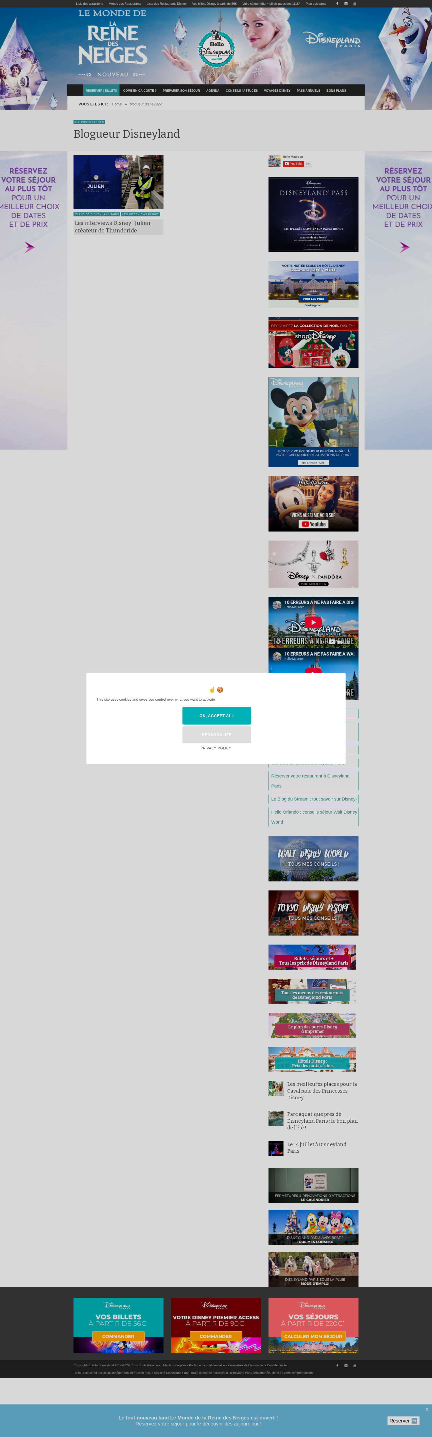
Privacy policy (215, 748)
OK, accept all (217, 715)
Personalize (217, 735)
